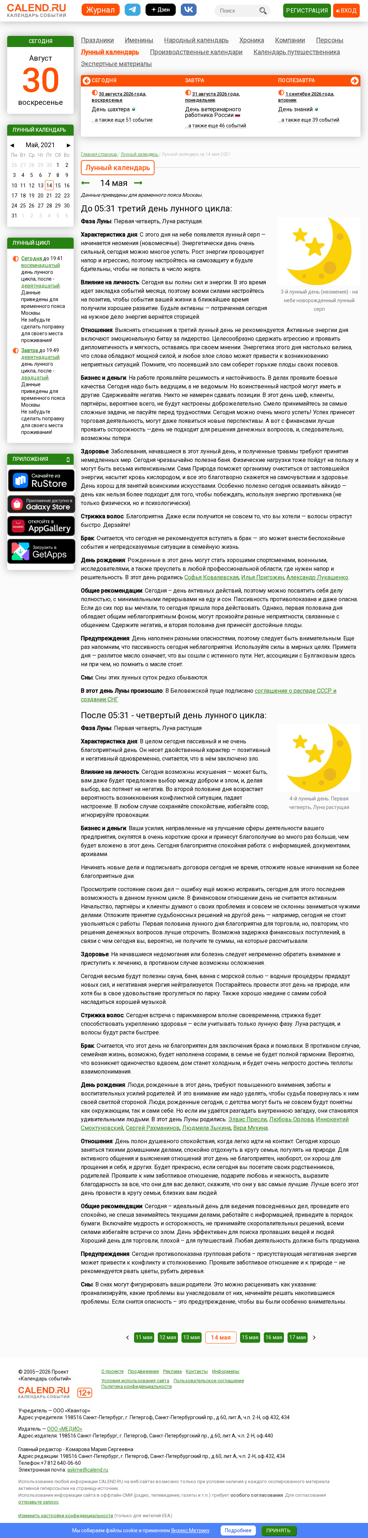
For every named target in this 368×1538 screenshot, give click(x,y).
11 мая (144, 1337)
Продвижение (143, 1371)
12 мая (168, 1337)
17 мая (297, 1337)
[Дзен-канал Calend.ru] (161, 10)
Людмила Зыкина (206, 1128)
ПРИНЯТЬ (278, 1530)
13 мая (191, 1337)
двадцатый (35, 377)
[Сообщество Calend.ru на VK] (189, 10)
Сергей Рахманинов (153, 1128)
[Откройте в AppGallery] (40, 527)
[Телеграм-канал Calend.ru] (133, 10)
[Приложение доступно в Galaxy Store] (40, 505)
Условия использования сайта (135, 1380)
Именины (139, 40)
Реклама (172, 1371)
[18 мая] (314, 1337)
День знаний (295, 109)
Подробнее (238, 1530)
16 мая (274, 1337)
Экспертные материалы (116, 63)
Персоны (330, 40)
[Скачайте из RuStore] (40, 481)
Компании (290, 40)
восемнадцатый (40, 265)
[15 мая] (138, 183)
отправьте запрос (38, 1502)
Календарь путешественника (296, 52)
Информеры (225, 1371)
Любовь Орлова (291, 1119)
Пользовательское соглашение (209, 1380)
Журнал (100, 9)
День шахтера (111, 109)
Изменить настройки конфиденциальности (65, 1515)
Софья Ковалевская (211, 577)
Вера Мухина (250, 1128)
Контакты (197, 1371)
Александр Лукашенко (317, 577)
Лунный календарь (110, 52)
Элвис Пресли (247, 1119)
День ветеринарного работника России (213, 112)
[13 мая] (85, 183)
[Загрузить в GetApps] (40, 552)
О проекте (112, 1371)
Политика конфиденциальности (136, 1386)
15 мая (250, 1337)
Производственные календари (196, 52)
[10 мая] (127, 1337)
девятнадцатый (40, 286)
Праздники (97, 40)
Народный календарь (196, 40)
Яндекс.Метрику (190, 1530)
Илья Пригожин (262, 577)
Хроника (251, 40)
